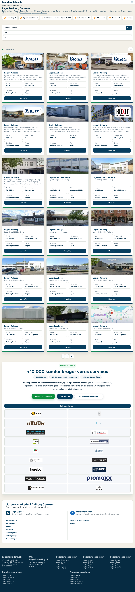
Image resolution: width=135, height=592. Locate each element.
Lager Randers (88, 560)
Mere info (23, 98)
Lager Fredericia (8, 577)
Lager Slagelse (75, 575)
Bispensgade (10, 520)
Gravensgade (11, 533)
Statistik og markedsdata (79, 520)
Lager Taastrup (7, 583)
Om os (72, 523)
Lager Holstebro (8, 581)
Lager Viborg (6, 575)
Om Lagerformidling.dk (37, 562)
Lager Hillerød (75, 577)
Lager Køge (6, 579)
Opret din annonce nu (43, 396)
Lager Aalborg (61, 566)
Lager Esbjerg (61, 568)
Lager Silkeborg (115, 562)
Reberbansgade (12, 539)
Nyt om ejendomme (36, 564)
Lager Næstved (115, 568)
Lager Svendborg (76, 583)
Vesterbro (9, 529)
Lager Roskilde (88, 568)
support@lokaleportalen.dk (11, 564)
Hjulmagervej (11, 536)
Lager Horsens (88, 564)
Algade (8, 526)
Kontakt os (33, 566)
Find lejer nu (65, 396)
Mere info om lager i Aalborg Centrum (33, 13)
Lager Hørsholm (115, 564)
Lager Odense (61, 564)
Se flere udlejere (67, 406)
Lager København (62, 560)
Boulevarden (10, 523)
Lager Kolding (88, 562)
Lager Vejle (87, 566)
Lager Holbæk (75, 579)
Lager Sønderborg (76, 581)
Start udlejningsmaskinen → (88, 396)
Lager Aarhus (60, 562)
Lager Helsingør (115, 566)
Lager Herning (115, 560)
